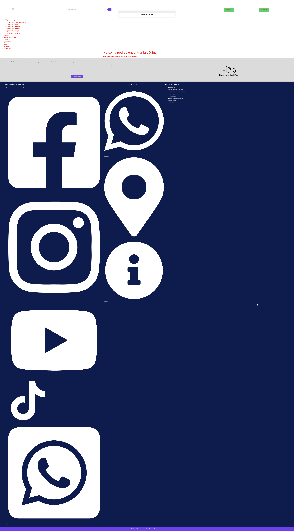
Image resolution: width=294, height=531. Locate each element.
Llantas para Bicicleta (13, 28)
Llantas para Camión (13, 30)
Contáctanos (7, 48)
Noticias (6, 46)
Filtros (6, 39)
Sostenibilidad (8, 41)
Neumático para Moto (13, 33)
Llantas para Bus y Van (13, 26)
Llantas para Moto (12, 24)
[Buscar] (109, 9)
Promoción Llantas (12, 21)
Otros (5, 43)
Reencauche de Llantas (14, 32)
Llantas (6, 19)
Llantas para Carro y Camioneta (16, 22)
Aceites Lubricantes (10, 37)
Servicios (6, 44)
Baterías (6, 35)
